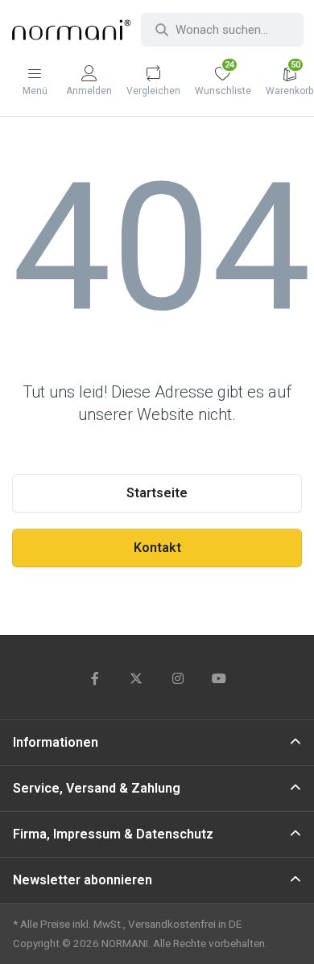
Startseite (157, 493)
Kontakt (157, 547)
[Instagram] (178, 678)
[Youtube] (220, 678)
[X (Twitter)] (136, 678)
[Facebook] (95, 678)
